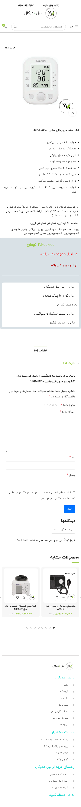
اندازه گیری (63, 223)
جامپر (24, 229)
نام (72, 457)
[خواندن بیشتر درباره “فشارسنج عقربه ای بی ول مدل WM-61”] (63, 597)
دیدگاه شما (67, 412)
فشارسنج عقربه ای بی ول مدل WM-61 (60, 607)
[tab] (40, 350)
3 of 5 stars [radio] (50, 405)
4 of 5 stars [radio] (47, 405)
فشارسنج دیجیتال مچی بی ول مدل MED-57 (20, 607)
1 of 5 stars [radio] (55, 405)
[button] (24, 597)
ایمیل (71, 475)
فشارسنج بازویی (38, 223)
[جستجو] (15, 27)
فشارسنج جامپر (31, 233)
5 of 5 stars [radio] (44, 405)
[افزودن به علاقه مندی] (57, 597)
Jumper (62, 229)
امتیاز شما (68, 405)
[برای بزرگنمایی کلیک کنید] (72, 112)
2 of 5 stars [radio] (53, 405)
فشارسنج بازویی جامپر (51, 233)
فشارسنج (51, 223)
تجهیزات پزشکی (36, 229)
